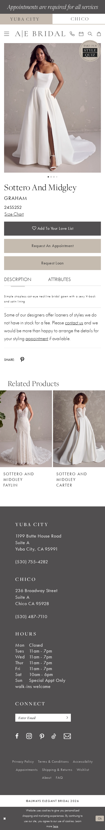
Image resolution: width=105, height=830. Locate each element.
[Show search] (90, 34)
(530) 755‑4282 (31, 562)
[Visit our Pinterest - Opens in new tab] (42, 737)
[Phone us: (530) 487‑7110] (72, 33)
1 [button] (48, 177)
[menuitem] (7, 33)
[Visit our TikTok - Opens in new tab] (53, 736)
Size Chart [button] (14, 214)
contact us (74, 323)
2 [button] (51, 177)
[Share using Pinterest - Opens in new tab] (22, 360)
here (55, 826)
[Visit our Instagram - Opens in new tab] (29, 736)
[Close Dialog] (4, 818)
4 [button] (57, 177)
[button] (7, 33)
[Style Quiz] (90, 51)
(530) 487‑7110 (31, 616)
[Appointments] (81, 34)
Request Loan (52, 263)
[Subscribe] (66, 718)
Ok (100, 818)
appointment (36, 339)
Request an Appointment (52, 245)
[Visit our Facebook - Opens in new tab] (17, 736)
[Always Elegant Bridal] (40, 33)
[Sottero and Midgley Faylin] (26, 428)
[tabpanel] (52, 108)
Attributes (59, 279)
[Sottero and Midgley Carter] (79, 428)
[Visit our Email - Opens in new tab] (67, 736)
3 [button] (54, 177)
